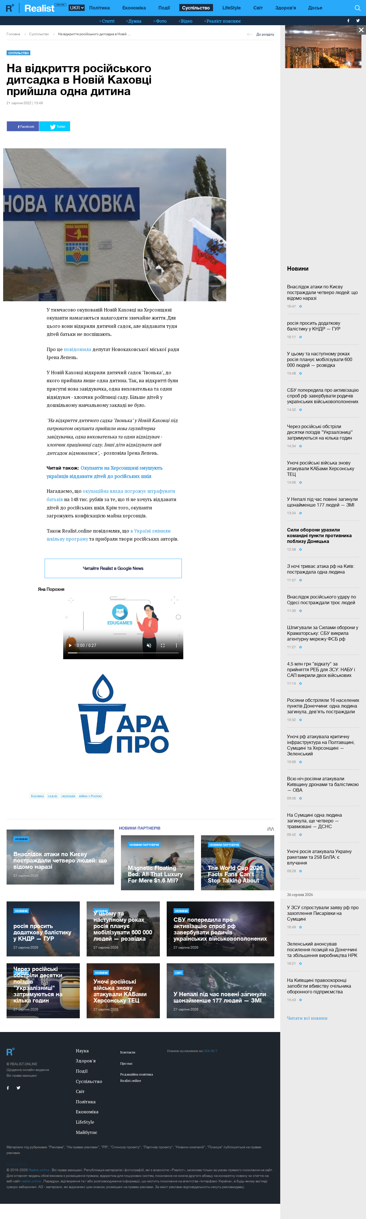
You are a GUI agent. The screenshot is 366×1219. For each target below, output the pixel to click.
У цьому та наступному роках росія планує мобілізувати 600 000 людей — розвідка (319, 359)
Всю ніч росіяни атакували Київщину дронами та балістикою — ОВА (323, 784)
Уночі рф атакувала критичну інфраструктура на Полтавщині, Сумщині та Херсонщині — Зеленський (321, 745)
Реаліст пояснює (224, 21)
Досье (315, 7)
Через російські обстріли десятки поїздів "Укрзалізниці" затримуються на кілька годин (320, 432)
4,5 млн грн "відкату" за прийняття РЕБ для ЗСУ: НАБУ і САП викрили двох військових (321, 669)
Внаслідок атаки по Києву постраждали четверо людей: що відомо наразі (322, 292)
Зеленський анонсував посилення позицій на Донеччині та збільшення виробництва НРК (322, 949)
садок (52, 796)
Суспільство (196, 7)
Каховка (37, 796)
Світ (258, 7)
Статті (108, 21)
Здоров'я (285, 7)
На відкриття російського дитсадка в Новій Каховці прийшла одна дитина (94, 34)
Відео (186, 21)
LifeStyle (231, 7)
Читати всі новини (307, 1018)
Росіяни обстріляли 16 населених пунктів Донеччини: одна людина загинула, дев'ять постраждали (323, 706)
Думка (135, 21)
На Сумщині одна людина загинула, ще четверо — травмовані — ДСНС (314, 820)
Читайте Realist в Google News (113, 568)
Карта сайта (16, 1164)
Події (164, 7)
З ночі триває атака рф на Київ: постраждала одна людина (320, 569)
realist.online (31, 1181)
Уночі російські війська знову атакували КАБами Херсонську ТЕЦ (320, 468)
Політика (99, 7)
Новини (21, 839)
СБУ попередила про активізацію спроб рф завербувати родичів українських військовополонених (323, 395)
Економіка (134, 7)
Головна (13, 34)
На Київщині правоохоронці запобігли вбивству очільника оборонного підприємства (319, 986)
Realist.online (39, 1170)
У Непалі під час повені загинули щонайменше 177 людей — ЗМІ (322, 502)
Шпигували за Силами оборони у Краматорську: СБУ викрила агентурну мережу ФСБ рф (322, 633)
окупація (68, 796)
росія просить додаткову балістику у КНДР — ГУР (313, 325)
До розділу (265, 34)
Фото (161, 21)
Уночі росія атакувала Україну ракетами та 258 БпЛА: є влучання (319, 857)
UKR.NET (210, 1051)
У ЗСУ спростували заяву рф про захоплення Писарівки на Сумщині (323, 913)
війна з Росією (90, 796)
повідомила (77, 349)
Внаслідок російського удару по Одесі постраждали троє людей (321, 599)
